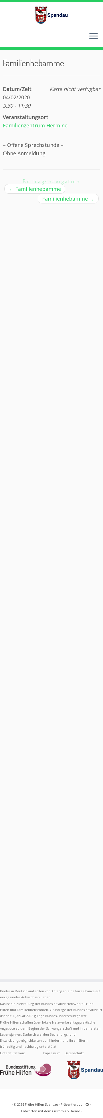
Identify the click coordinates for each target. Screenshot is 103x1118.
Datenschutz (74, 1053)
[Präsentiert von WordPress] (87, 1103)
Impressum (51, 1053)
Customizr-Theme (66, 1111)
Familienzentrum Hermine (35, 125)
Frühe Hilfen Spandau (41, 1104)
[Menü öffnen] (93, 36)
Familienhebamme (35, 188)
